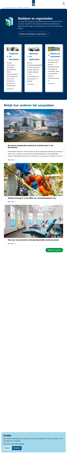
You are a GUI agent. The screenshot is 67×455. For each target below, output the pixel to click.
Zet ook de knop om (11, 7)
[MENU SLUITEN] (64, 2)
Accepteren (16, 448)
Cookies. (21, 444)
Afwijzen (7, 448)
